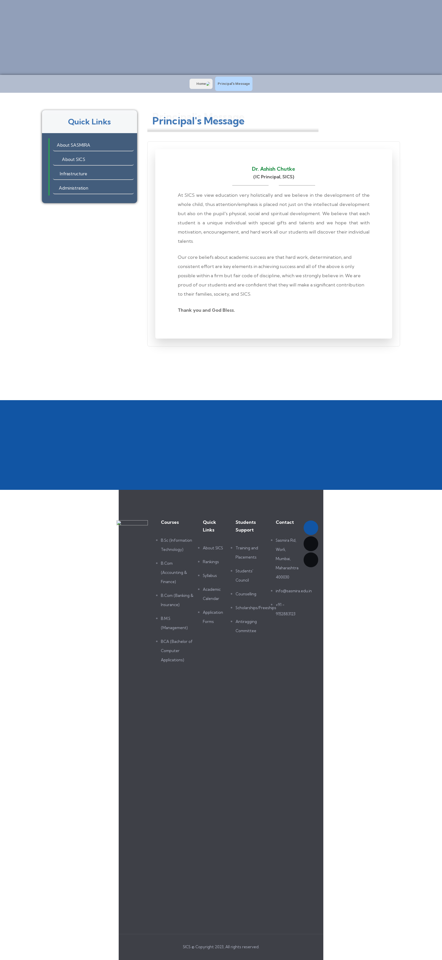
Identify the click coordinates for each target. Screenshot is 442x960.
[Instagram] (311, 559)
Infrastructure (73, 173)
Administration (73, 188)
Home (201, 84)
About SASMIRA (73, 145)
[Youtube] (311, 543)
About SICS (73, 159)
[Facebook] (311, 528)
